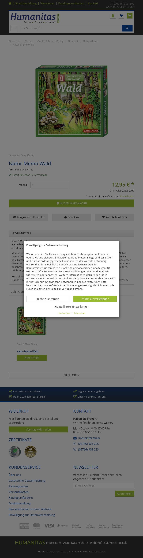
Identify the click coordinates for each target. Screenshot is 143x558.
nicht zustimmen (50, 299)
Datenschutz (64, 313)
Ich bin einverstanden (95, 299)
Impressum (79, 313)
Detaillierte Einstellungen (72, 307)
